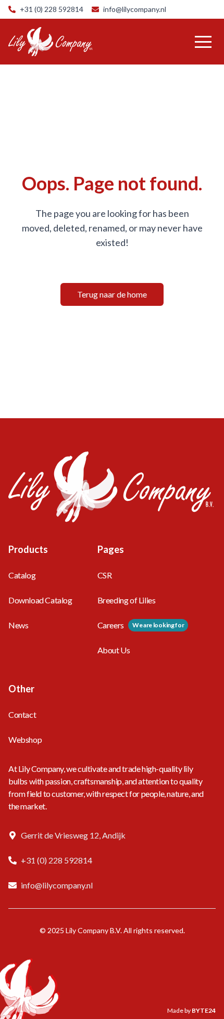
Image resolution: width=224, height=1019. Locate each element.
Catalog (21, 575)
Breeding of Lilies (126, 600)
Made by (191, 1010)
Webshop (25, 739)
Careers (110, 625)
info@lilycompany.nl (134, 9)
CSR (104, 575)
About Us (113, 650)
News (18, 625)
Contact (22, 714)
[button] (203, 41)
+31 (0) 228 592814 (51, 9)
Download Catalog (40, 600)
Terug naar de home (112, 294)
